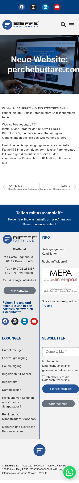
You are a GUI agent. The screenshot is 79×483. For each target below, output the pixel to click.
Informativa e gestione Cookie (19, 473)
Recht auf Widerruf (54, 261)
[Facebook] (21, 7)
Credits (43, 473)
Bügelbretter (10, 381)
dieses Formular (60, 158)
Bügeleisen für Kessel (16, 373)
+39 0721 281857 (22, 268)
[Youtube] (57, 7)
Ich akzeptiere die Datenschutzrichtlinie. (56, 378)
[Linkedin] (45, 7)
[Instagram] (33, 7)
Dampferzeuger (12, 350)
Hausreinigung (11, 366)
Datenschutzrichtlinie (56, 365)
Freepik (47, 305)
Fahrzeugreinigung (14, 358)
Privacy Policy (63, 469)
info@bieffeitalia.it (25, 280)
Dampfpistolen (11, 389)
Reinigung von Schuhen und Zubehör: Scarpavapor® (18, 402)
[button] (63, 24)
